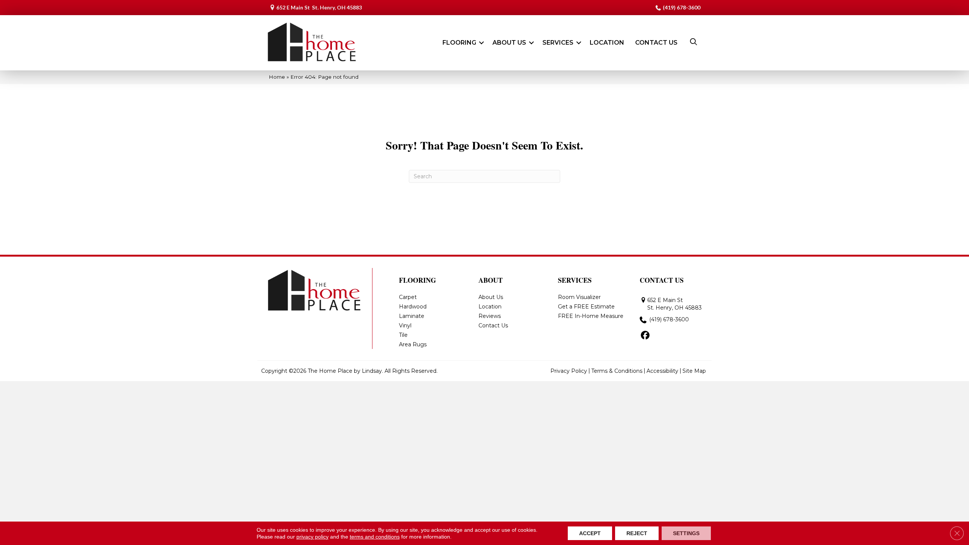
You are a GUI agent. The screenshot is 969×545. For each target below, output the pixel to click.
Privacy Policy (568, 371)
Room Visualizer (579, 297)
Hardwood (413, 306)
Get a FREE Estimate (586, 306)
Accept (590, 533)
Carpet (408, 297)
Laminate (411, 316)
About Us (509, 42)
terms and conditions (375, 537)
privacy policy (312, 537)
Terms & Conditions (616, 371)
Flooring (459, 42)
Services (557, 42)
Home (277, 77)
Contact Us (656, 42)
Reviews (489, 316)
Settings (686, 533)
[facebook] (645, 336)
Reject (636, 533)
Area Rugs (413, 344)
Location (607, 42)
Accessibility (662, 371)
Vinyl (405, 325)
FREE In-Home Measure (590, 316)
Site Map (694, 371)
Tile (403, 335)
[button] (481, 42)
